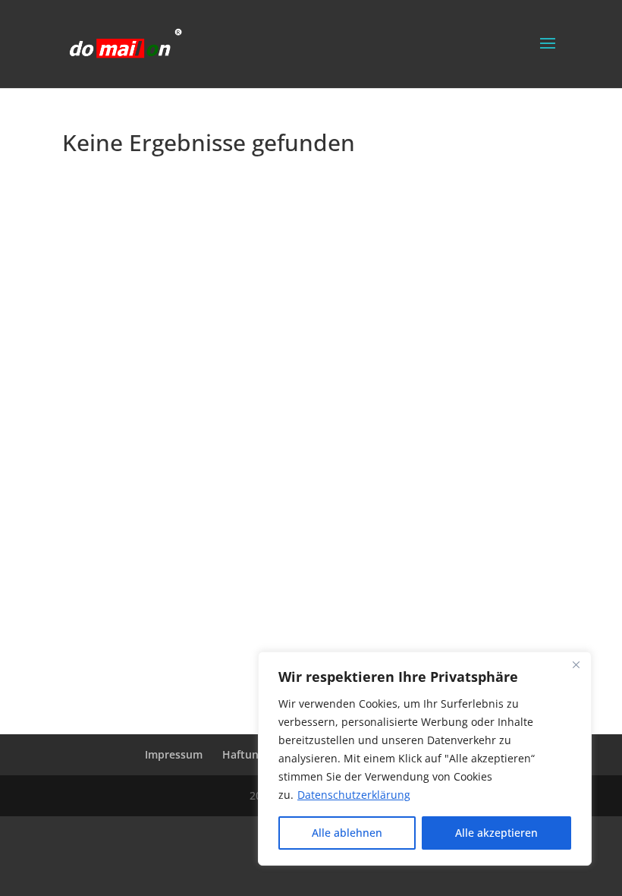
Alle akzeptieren (496, 832)
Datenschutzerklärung (353, 794)
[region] (425, 758)
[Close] (576, 664)
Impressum (174, 754)
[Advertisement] (123, 458)
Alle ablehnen (347, 832)
